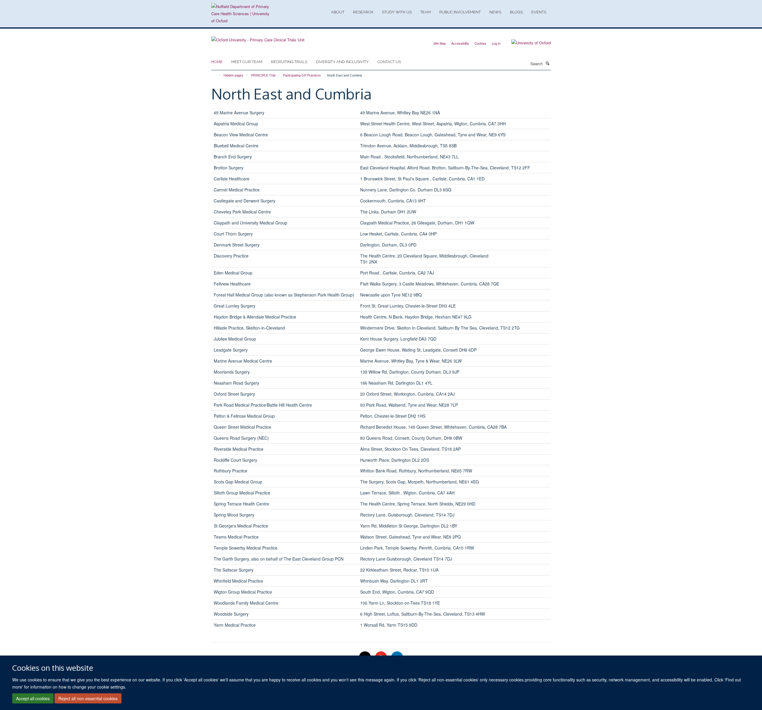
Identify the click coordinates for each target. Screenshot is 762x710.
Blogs (516, 12)
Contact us (389, 62)
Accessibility (460, 43)
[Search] (547, 63)
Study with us (397, 12)
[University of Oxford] (526, 42)
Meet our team (246, 62)
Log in (496, 43)
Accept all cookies (33, 698)
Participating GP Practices (302, 75)
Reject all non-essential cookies (88, 698)
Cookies (480, 43)
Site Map (439, 43)
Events (538, 12)
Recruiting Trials (289, 62)
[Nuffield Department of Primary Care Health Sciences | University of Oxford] (241, 13)
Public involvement (460, 12)
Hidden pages (233, 75)
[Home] (216, 75)
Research (363, 12)
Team (425, 12)
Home (217, 62)
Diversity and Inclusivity (342, 62)
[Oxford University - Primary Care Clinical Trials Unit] (258, 37)
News (495, 12)
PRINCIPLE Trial (263, 75)
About (337, 12)
